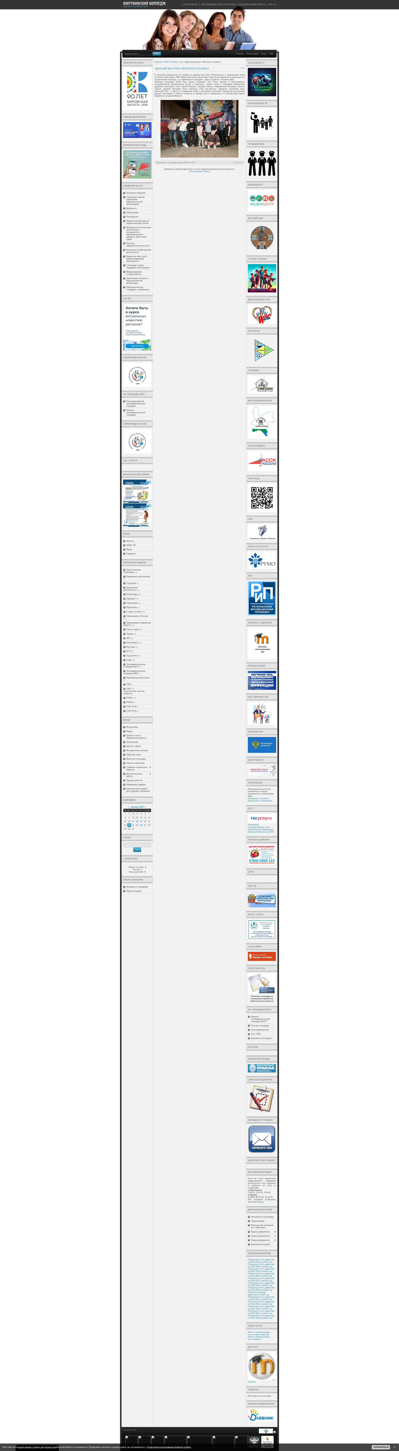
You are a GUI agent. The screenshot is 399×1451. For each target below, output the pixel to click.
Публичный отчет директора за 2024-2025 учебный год (261, 1260)
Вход (263, 53)
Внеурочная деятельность (130, 588)
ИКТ (128, 638)
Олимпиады (132, 594)
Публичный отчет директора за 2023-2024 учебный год (261, 1265)
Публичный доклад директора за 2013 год (258, 1293)
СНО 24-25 (131, 711)
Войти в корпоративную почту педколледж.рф (259, 1333)
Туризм (129, 634)
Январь (174, 62)
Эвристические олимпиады (132, 571)
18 (137, 821)
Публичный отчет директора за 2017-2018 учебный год (261, 1316)
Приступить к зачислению (260, 801)
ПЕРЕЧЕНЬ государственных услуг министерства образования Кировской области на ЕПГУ (261, 828)
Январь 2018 (137, 807)
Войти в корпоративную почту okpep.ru (259, 1338)
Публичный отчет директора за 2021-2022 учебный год (261, 1274)
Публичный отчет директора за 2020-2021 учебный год (261, 1279)
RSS (271, 53)
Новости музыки (134, 891)
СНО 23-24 (131, 706)
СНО (128, 689)
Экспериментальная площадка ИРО (134, 672)
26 (141, 825)
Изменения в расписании (138, 576)
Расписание (132, 603)
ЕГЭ (128, 651)
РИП (128, 684)
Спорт (129, 660)
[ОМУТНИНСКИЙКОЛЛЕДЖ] (144, 3)
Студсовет (131, 583)
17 (133, 821)
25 (137, 825)
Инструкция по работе (258, 798)
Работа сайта (132, 629)
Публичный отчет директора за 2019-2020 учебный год (261, 1284)
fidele (181, 162)
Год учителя (132, 655)
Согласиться (380, 1447)
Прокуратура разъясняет (138, 678)
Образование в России (137, 616)
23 (129, 825)
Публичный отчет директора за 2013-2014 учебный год (261, 1298)
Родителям (131, 607)
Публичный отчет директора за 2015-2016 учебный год (261, 1307)
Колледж (130, 647)
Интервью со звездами (137, 887)
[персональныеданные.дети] (266, 1433)
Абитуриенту (132, 642)
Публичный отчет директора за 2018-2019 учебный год (261, 1288)
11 (137, 818)
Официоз (130, 598)
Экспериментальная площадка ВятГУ (134, 665)
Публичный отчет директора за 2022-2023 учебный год (261, 1270)
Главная (239, 53)
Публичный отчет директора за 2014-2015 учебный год (261, 1302)
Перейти (252, 1382)
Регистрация (252, 53)
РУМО (129, 698)
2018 (166, 62)
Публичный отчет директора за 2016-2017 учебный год (261, 1312)
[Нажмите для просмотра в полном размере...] (199, 157)
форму (260, 1202)
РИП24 (129, 702)
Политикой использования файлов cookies (169, 1447)
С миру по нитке (134, 612)
